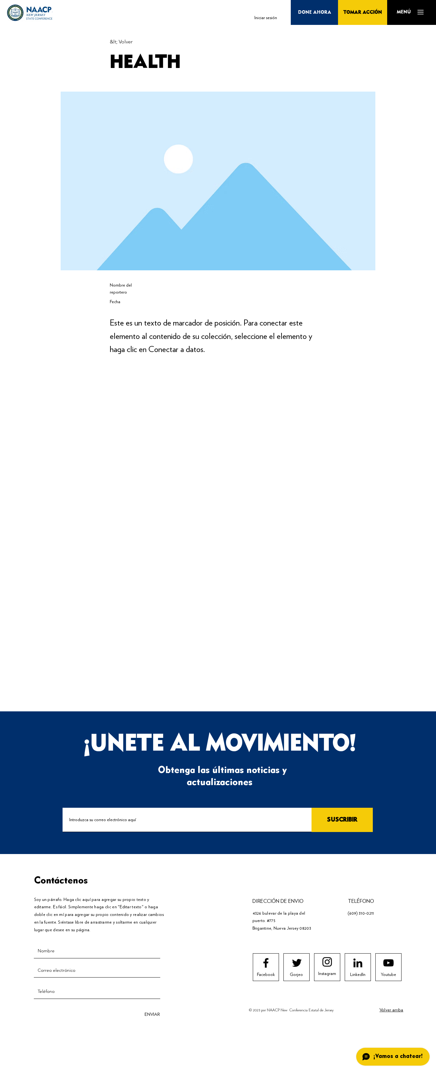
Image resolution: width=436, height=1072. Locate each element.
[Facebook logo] (265, 962)
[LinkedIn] (357, 962)
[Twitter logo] (296, 962)
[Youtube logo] (388, 962)
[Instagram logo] (327, 962)
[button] (403, 12)
